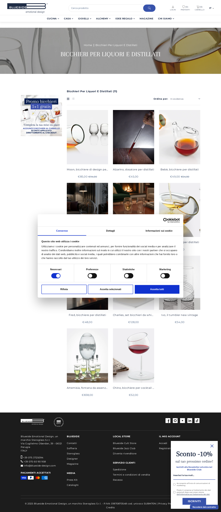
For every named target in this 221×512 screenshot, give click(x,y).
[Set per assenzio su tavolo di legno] (87, 355)
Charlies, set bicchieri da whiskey (133, 315)
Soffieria (72, 448)
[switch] (92, 275)
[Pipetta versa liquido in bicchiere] (133, 137)
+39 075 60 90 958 (35, 461)
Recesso (118, 479)
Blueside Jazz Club (124, 448)
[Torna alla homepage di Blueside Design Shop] (33, 422)
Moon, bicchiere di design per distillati (87, 169)
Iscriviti (194, 501)
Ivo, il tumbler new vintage (179, 315)
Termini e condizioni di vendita (131, 474)
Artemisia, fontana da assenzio (87, 387)
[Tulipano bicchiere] (133, 203)
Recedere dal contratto (204, 507)
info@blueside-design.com (40, 465)
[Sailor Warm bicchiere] (87, 210)
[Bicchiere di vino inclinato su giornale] (133, 355)
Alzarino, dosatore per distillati (133, 169)
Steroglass (73, 453)
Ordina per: (161, 99)
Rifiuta (64, 289)
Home (88, 45)
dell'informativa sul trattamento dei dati (193, 494)
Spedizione (119, 469)
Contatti (72, 443)
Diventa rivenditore (125, 453)
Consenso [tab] (62, 230)
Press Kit (72, 479)
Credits (110, 507)
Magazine (72, 463)
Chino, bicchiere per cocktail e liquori (133, 387)
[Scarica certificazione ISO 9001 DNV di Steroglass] (55, 422)
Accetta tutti (157, 289)
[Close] (194, 445)
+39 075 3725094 (33, 457)
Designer (72, 458)
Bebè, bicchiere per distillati (179, 169)
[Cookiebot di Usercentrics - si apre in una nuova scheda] (165, 220)
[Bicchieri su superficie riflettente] (87, 137)
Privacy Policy (166, 503)
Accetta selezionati (110, 289)
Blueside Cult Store (124, 443)
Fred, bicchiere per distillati (87, 315)
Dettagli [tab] (110, 230)
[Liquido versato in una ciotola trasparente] (179, 210)
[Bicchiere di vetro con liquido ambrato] (179, 137)
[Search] (149, 8)
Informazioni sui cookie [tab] (159, 230)
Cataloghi (73, 485)
